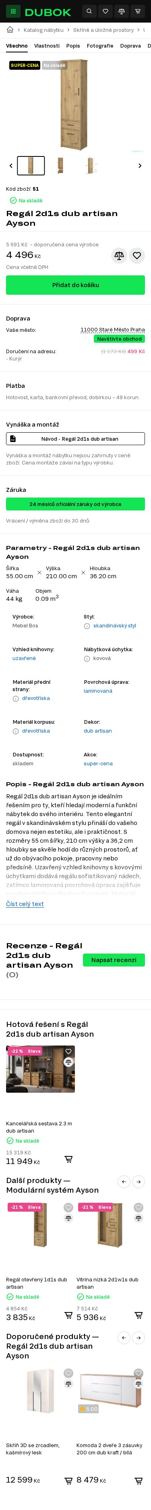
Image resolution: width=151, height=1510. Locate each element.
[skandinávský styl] (87, 626)
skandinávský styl (114, 625)
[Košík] (137, 11)
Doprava (130, 45)
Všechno (17, 45)
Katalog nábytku (44, 30)
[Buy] (68, 1159)
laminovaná (98, 691)
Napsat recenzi (114, 959)
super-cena (98, 763)
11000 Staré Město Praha (113, 329)
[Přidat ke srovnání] (119, 256)
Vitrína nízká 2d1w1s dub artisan (108, 1283)
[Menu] (13, 11)
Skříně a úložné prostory (103, 30)
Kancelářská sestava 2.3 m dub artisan (39, 1127)
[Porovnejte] (121, 11)
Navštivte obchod (119, 339)
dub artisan (98, 730)
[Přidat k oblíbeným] (137, 256)
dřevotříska (36, 698)
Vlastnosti (47, 45)
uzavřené (24, 658)
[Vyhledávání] (89, 11)
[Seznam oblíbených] (105, 11)
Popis (73, 45)
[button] (11, 166)
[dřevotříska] (15, 699)
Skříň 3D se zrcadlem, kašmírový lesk (33, 1448)
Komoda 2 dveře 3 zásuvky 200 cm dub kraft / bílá (109, 1448)
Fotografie (100, 45)
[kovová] (87, 659)
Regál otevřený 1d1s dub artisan (36, 1283)
